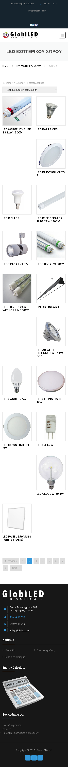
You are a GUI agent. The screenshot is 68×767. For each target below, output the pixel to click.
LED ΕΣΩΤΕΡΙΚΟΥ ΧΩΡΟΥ (29, 66)
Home (5, 66)
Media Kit (10, 650)
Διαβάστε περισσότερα (19, 110)
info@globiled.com (37, 11)
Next (15, 567)
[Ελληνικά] (32, 25)
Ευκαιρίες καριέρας (15, 656)
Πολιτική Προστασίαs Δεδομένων (20, 732)
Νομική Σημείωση (11, 725)
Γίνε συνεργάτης (45, 650)
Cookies (6, 729)
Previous (12, 560)
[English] (36, 25)
